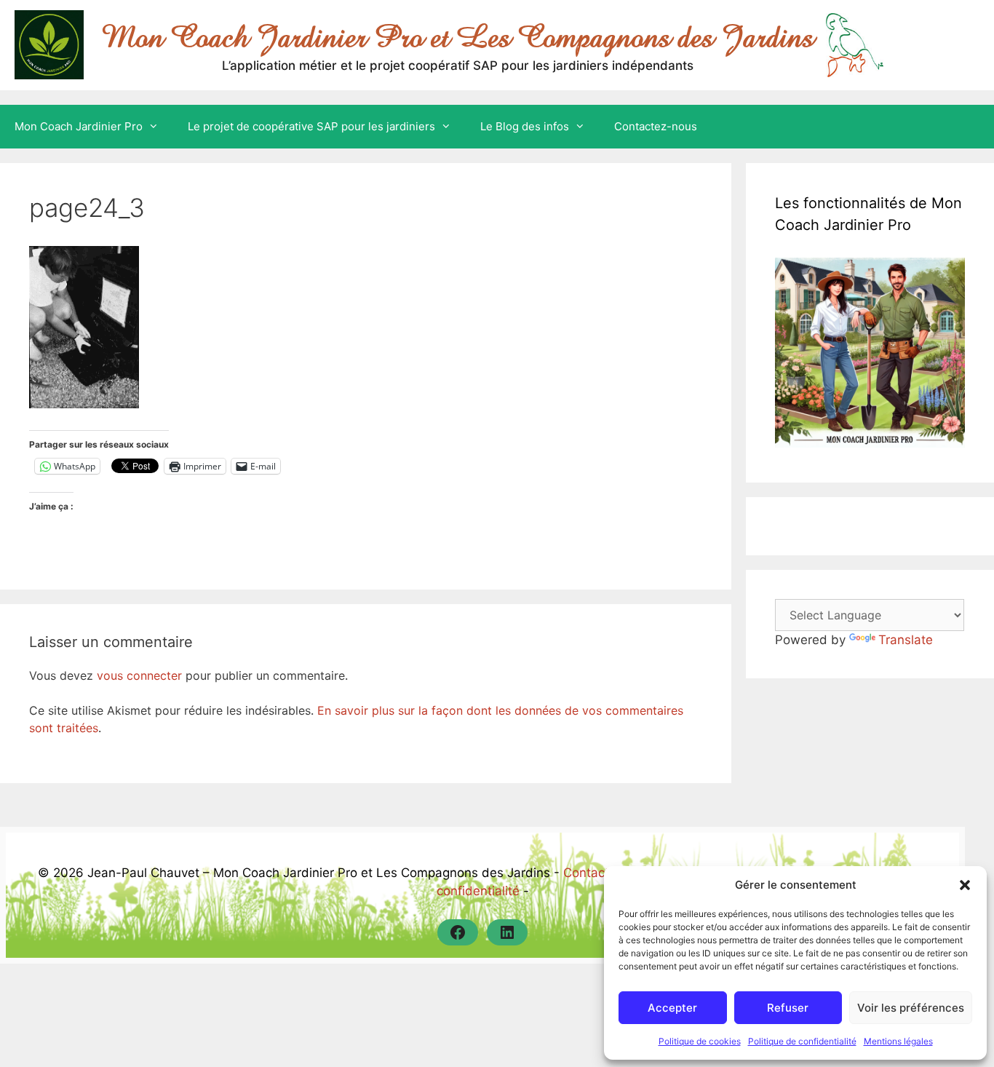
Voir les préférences (910, 1008)
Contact (586, 872)
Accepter (672, 1008)
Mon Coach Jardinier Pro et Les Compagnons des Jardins (457, 36)
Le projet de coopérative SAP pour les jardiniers (311, 126)
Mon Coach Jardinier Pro (79, 126)
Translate (905, 639)
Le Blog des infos (524, 126)
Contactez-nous (655, 126)
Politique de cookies (700, 1041)
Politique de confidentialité (802, 1041)
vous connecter (139, 675)
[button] (965, 885)
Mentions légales (898, 1041)
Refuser (787, 1008)
